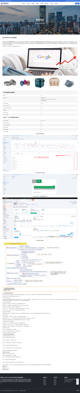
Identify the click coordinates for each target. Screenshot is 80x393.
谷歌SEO (23, 3)
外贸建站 (37, 3)
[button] (77, 3)
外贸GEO (28, 3)
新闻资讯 (46, 3)
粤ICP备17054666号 (23, 390)
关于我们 (51, 3)
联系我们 (56, 3)
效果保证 (32, 3)
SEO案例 (41, 3)
